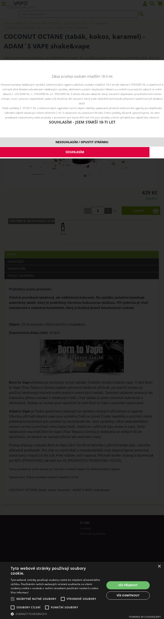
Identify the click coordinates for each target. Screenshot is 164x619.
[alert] (82, 590)
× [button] (159, 566)
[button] (56, 614)
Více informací (19, 592)
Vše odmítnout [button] (128, 595)
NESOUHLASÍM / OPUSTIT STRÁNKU (82, 142)
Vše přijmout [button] (128, 585)
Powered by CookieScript (145, 616)
